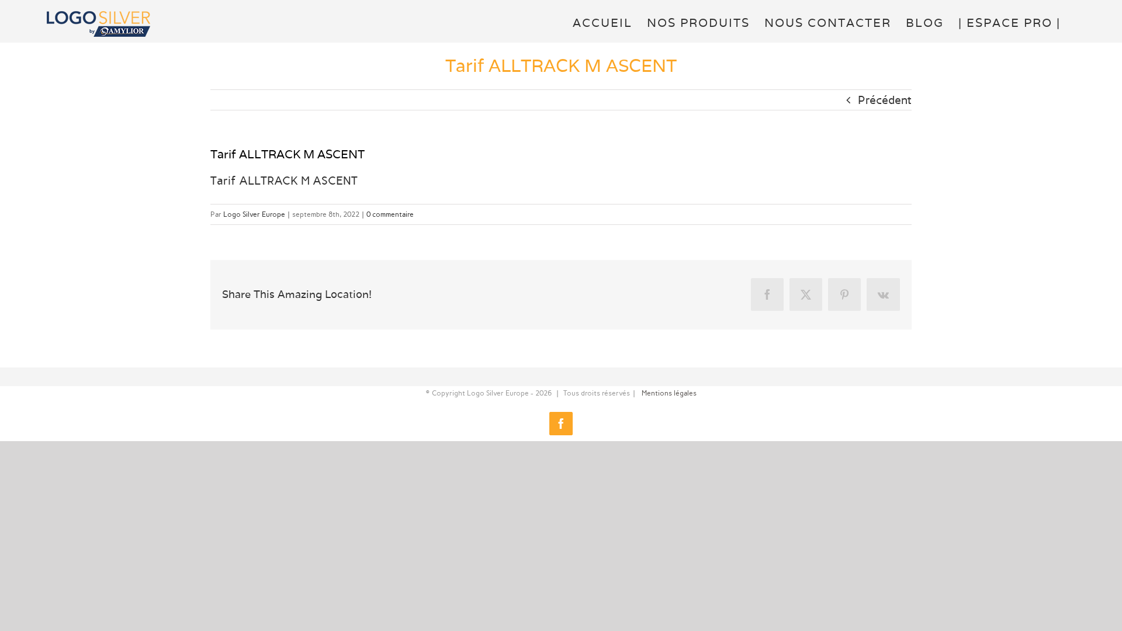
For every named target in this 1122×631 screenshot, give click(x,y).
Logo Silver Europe (254, 214)
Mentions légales (669, 393)
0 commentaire (390, 214)
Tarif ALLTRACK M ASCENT (284, 181)
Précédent (885, 100)
